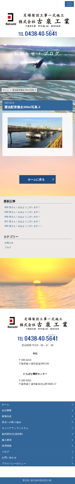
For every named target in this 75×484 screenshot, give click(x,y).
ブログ (8, 247)
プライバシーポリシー (14, 463)
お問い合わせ (9, 457)
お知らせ (9, 242)
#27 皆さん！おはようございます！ (22, 221)
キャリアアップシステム (15, 428)
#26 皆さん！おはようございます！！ (24, 226)
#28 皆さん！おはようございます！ (22, 216)
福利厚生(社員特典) (12, 434)
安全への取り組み (11, 422)
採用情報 (6, 445)
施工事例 (6, 440)
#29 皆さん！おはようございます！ (22, 212)
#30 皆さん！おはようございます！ (22, 207)
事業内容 (6, 416)
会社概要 (6, 410)
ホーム (6, 90)
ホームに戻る (36, 179)
